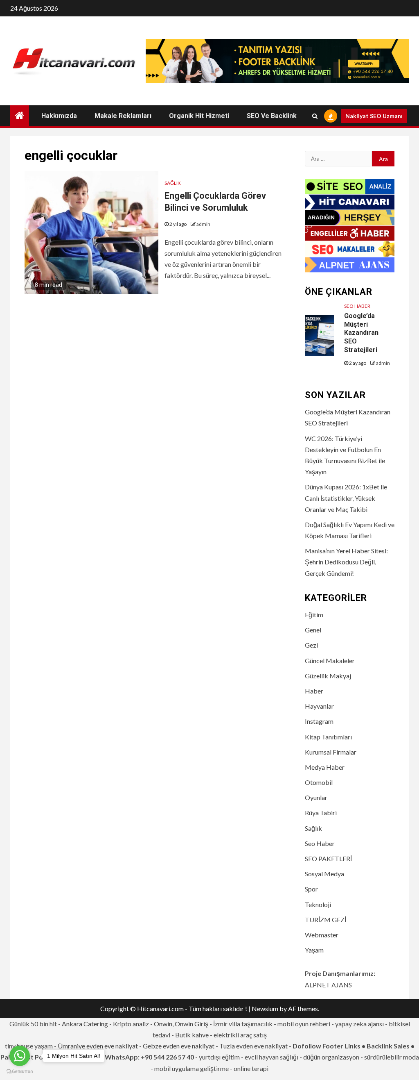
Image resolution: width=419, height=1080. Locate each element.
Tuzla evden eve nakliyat (253, 1046)
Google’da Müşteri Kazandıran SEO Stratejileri (361, 333)
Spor (311, 889)
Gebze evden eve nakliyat (178, 1046)
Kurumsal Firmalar (330, 752)
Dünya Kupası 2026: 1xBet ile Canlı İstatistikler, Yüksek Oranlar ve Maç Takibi (346, 498)
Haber (314, 691)
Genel (313, 630)
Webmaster (321, 935)
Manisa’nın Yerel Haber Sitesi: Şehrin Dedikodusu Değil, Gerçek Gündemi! (346, 562)
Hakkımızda (59, 116)
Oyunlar (316, 797)
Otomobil (319, 782)
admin (203, 224)
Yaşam (314, 950)
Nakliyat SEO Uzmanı (374, 115)
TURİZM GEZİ (325, 919)
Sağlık (172, 183)
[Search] (315, 116)
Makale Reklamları (123, 116)
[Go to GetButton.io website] (20, 1071)
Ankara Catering (85, 1024)
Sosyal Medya (324, 874)
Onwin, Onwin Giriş (181, 1024)
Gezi (311, 645)
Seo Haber (357, 306)
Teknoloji (318, 904)
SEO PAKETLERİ (328, 858)
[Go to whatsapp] (19, 1056)
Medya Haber (325, 767)
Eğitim (314, 614)
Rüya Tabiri (321, 812)
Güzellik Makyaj (328, 676)
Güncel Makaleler (330, 660)
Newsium (265, 1008)
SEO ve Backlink (272, 116)
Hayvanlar (319, 706)
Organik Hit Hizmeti (199, 116)
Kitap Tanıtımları (328, 737)
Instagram (319, 721)
